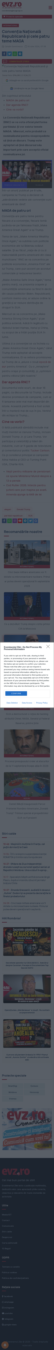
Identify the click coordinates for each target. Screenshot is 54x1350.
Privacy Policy (42, 703)
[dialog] (27, 675)
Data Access (27, 703)
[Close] (48, 647)
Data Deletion (12, 703)
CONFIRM (16, 694)
